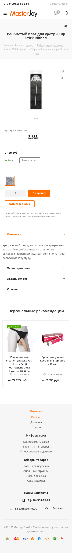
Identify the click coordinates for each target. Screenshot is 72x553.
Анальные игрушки (36, 471)
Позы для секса (36, 475)
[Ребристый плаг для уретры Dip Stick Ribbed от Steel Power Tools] (36, 90)
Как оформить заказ (36, 441)
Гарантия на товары (36, 446)
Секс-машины (36, 480)
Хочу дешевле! (29, 160)
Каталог (36, 417)
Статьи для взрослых (36, 466)
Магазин (36, 411)
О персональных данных (36, 451)
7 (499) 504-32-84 (39, 500)
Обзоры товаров (36, 460)
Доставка (36, 422)
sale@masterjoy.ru (26, 508)
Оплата (36, 427)
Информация (36, 435)
